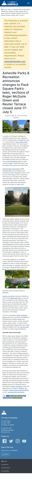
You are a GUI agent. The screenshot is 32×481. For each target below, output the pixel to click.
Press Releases (7, 397)
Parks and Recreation (17, 397)
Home (5, 461)
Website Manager (8, 430)
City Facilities (13, 395)
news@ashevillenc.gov (14, 61)
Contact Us (6, 432)
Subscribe (5, 454)
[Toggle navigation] (28, 3)
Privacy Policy (5, 468)
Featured (19, 395)
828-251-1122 (7, 428)
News (24, 395)
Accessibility (5, 471)
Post (8, 395)
